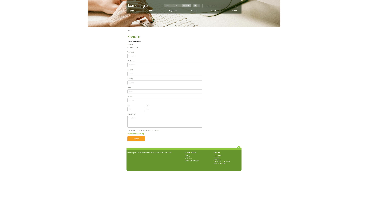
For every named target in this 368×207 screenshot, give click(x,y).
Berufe (214, 10)
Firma (129, 88)
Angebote (173, 10)
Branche (194, 10)
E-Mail (130, 70)
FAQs (175, 6)
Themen (151, 10)
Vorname (130, 52)
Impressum (188, 159)
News (166, 6)
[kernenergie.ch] (146, 6)
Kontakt (186, 6)
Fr (198, 6)
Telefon (130, 79)
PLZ (128, 105)
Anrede (130, 44)
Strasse (130, 97)
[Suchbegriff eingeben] (235, 6)
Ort (148, 105)
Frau (131, 47)
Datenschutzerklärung (135, 134)
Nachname (131, 61)
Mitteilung (131, 114)
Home (131, 10)
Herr (137, 47)
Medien (234, 10)
